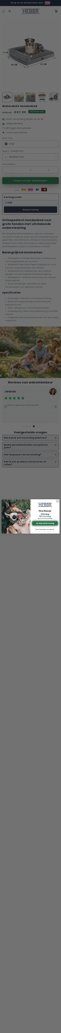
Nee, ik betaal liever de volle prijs (45, 529)
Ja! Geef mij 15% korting (45, 523)
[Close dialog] (57, 501)
